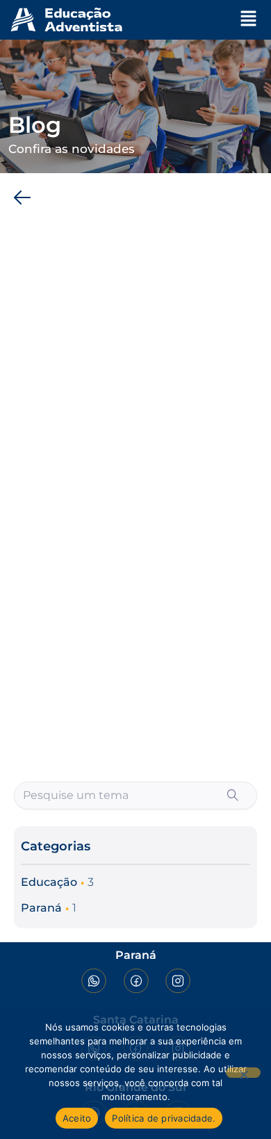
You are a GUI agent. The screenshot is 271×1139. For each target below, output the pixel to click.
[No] (243, 1072)
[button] (249, 19)
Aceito (77, 1118)
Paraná (41, 907)
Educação (49, 882)
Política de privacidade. (163, 1118)
